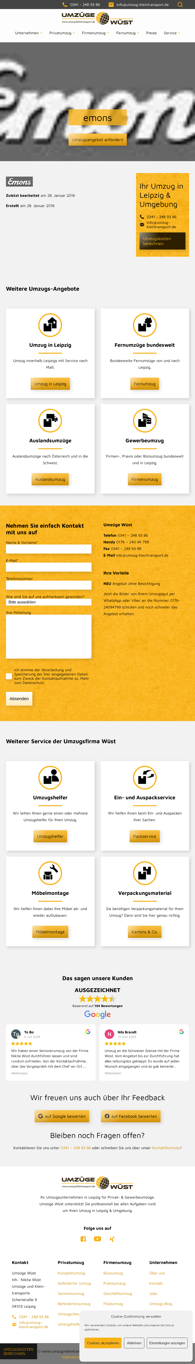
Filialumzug (113, 1303)
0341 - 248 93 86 (161, 217)
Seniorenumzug (71, 1293)
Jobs (153, 1293)
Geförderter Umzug (74, 1283)
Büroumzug (113, 1273)
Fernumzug (126, 33)
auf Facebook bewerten (134, 1116)
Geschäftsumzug (117, 1293)
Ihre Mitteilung (18, 612)
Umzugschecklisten (74, 1314)
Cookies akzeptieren (103, 1343)
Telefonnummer (19, 578)
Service (170, 33)
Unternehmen (27, 33)
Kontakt (156, 1283)
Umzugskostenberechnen (19, 1351)
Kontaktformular (166, 1148)
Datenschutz (33, 682)
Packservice (144, 836)
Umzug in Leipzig (50, 383)
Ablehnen (134, 1343)
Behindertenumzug (74, 1303)
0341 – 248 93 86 (76, 1148)
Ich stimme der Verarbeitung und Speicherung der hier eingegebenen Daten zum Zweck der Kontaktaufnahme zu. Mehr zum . (51, 676)
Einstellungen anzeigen (167, 1343)
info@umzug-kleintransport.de (161, 224)
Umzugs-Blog (160, 1303)
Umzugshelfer (50, 836)
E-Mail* (12, 560)
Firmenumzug (94, 33)
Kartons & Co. (145, 931)
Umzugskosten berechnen (157, 241)
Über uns (157, 1273)
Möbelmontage (50, 931)
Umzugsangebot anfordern (97, 139)
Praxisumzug (114, 1283)
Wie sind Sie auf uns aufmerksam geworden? (45, 596)
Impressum (71, 1357)
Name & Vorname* (22, 542)
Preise (151, 33)
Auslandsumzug (50, 479)
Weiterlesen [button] (19, 1073)
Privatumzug (60, 33)
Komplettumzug (71, 1273)
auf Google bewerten (65, 1116)
